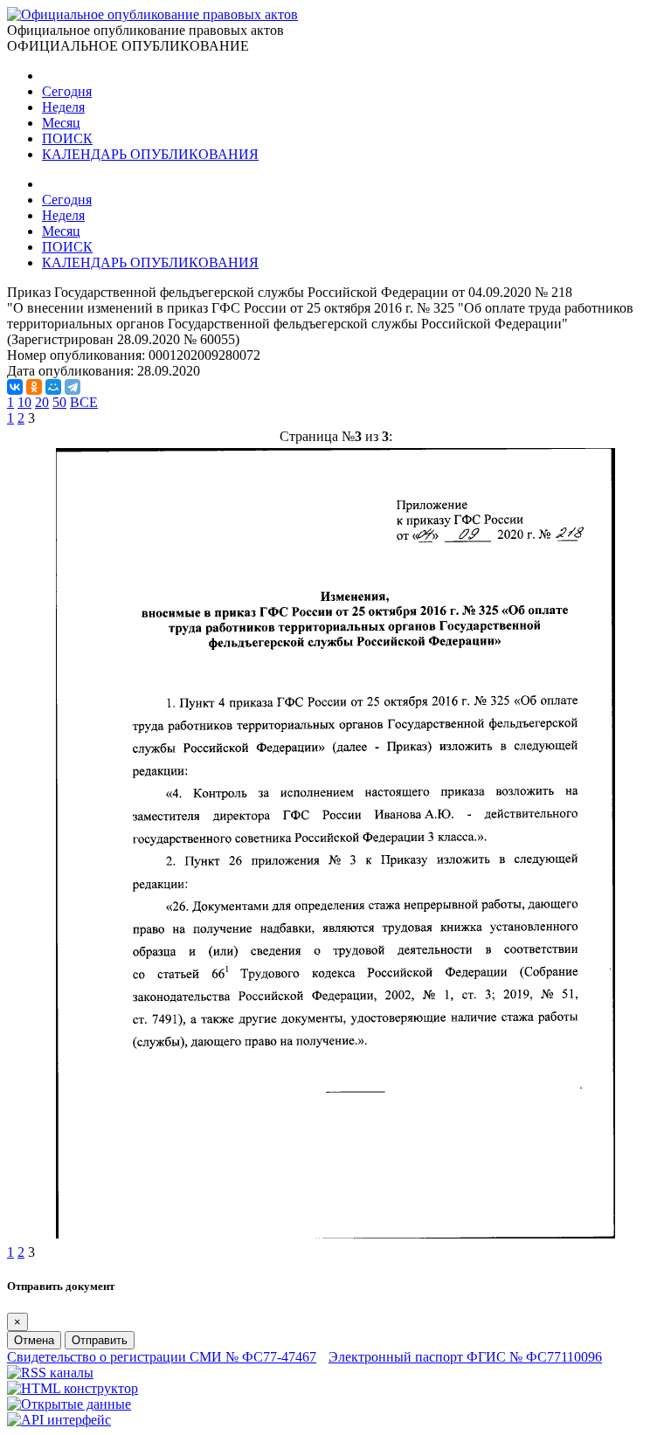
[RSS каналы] (50, 1372)
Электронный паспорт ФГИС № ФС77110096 (465, 1356)
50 (59, 402)
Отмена (34, 1340)
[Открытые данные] (69, 1404)
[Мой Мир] (53, 387)
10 (24, 402)
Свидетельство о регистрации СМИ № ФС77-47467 (161, 1356)
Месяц (61, 122)
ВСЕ (84, 402)
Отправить (100, 1340)
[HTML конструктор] (72, 1388)
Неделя (63, 107)
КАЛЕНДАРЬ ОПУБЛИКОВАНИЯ (150, 154)
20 (42, 402)
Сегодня (67, 91)
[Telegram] (72, 387)
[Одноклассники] (34, 387)
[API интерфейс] (59, 1419)
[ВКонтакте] (15, 387)
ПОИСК (67, 138)
